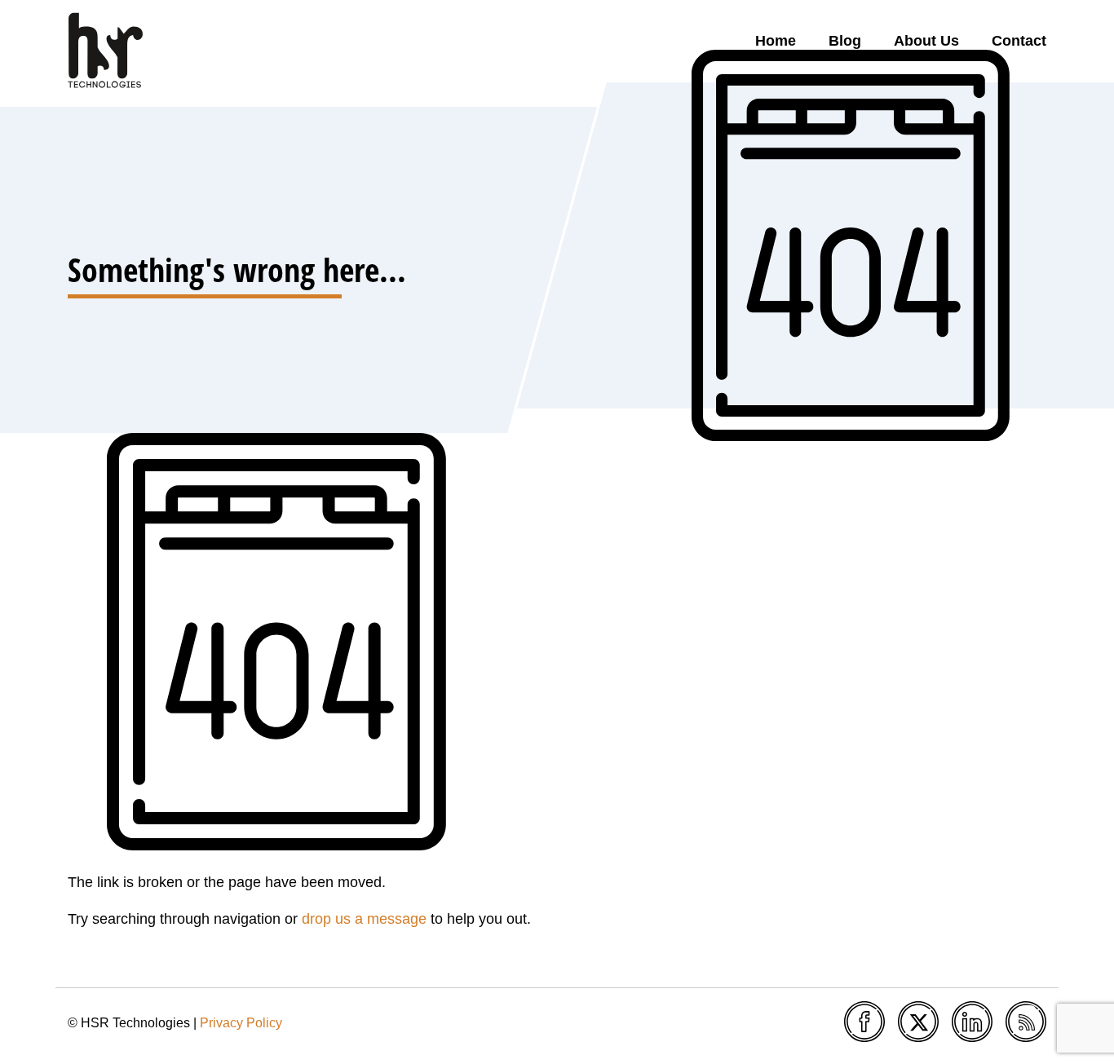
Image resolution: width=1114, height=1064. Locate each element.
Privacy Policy (241, 1023)
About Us (926, 41)
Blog (845, 41)
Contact (1019, 41)
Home (775, 41)
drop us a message (364, 919)
